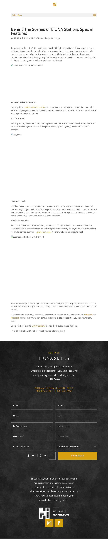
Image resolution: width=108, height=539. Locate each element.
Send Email (77, 455)
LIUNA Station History (40, 38)
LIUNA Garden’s (38, 326)
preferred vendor (44, 232)
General (26, 38)
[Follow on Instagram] (49, 523)
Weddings (55, 38)
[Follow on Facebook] (59, 523)
